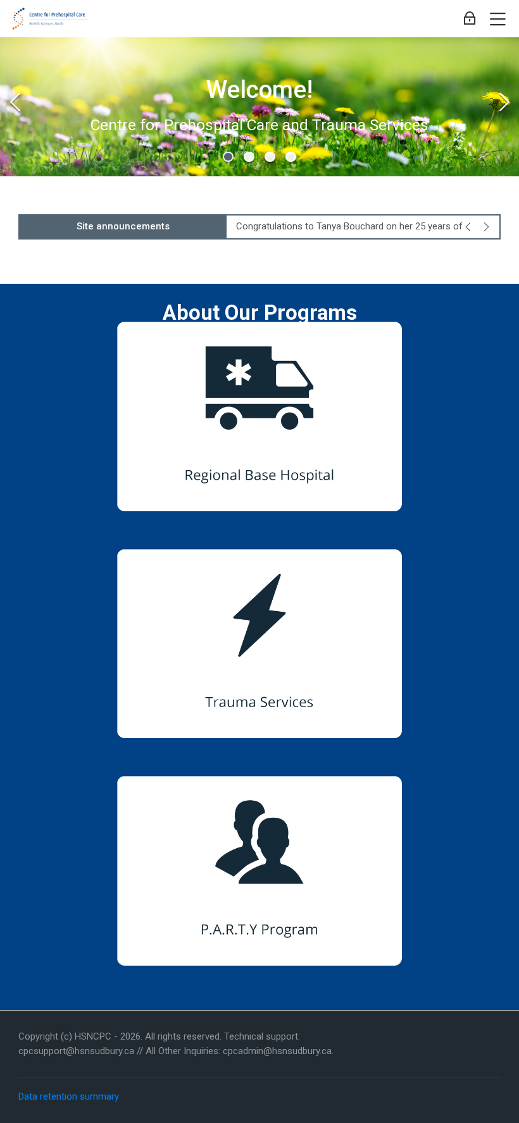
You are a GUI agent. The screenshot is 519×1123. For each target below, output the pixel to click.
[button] (228, 157)
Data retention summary (68, 1096)
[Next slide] (503, 101)
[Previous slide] (15, 101)
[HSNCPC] (51, 19)
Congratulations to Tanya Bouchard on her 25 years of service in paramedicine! (355, 226)
